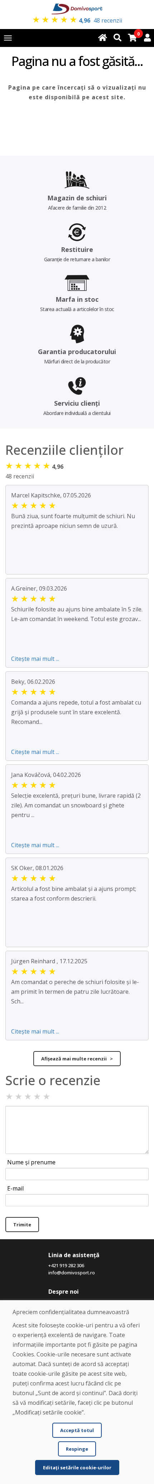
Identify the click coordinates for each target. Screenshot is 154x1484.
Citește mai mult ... (35, 659)
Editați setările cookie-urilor (77, 1467)
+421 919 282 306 (66, 1265)
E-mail (15, 1188)
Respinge (77, 1449)
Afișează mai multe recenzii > (77, 1058)
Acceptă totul (77, 1430)
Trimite (22, 1224)
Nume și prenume (31, 1162)
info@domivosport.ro (71, 1272)
